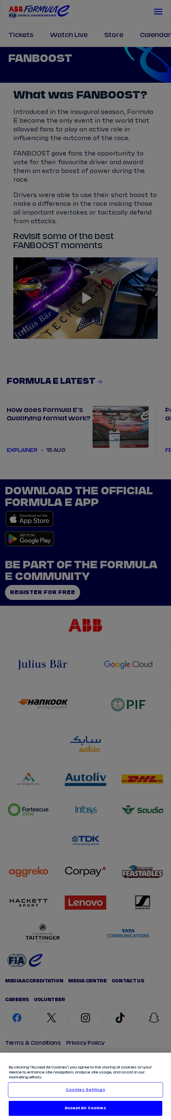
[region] (85, 1086)
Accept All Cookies (85, 1108)
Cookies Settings (85, 1089)
